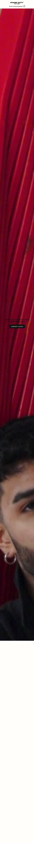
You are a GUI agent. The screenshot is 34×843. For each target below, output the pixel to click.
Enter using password (16, 6)
